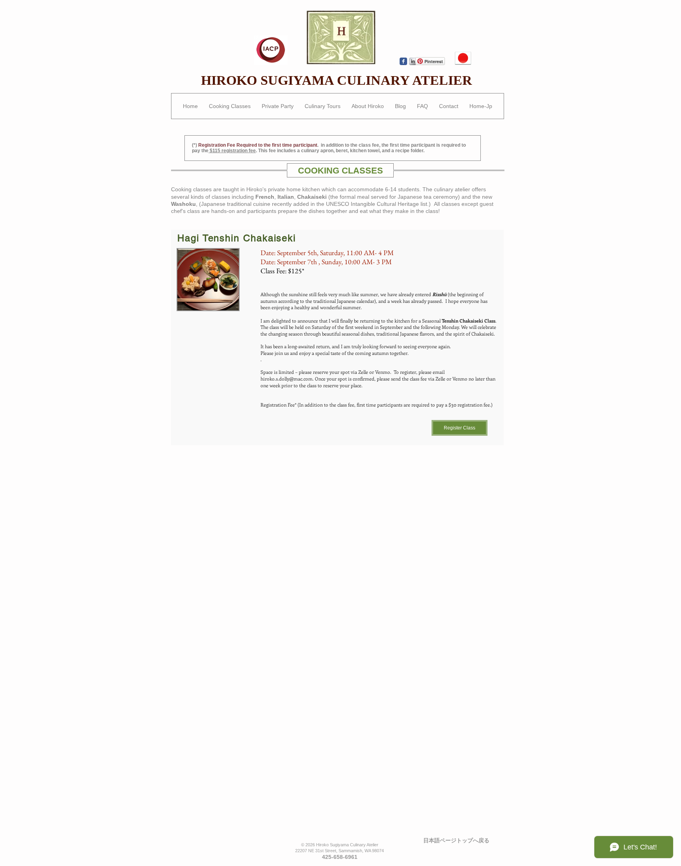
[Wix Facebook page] (403, 61)
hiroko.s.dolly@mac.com (286, 378)
